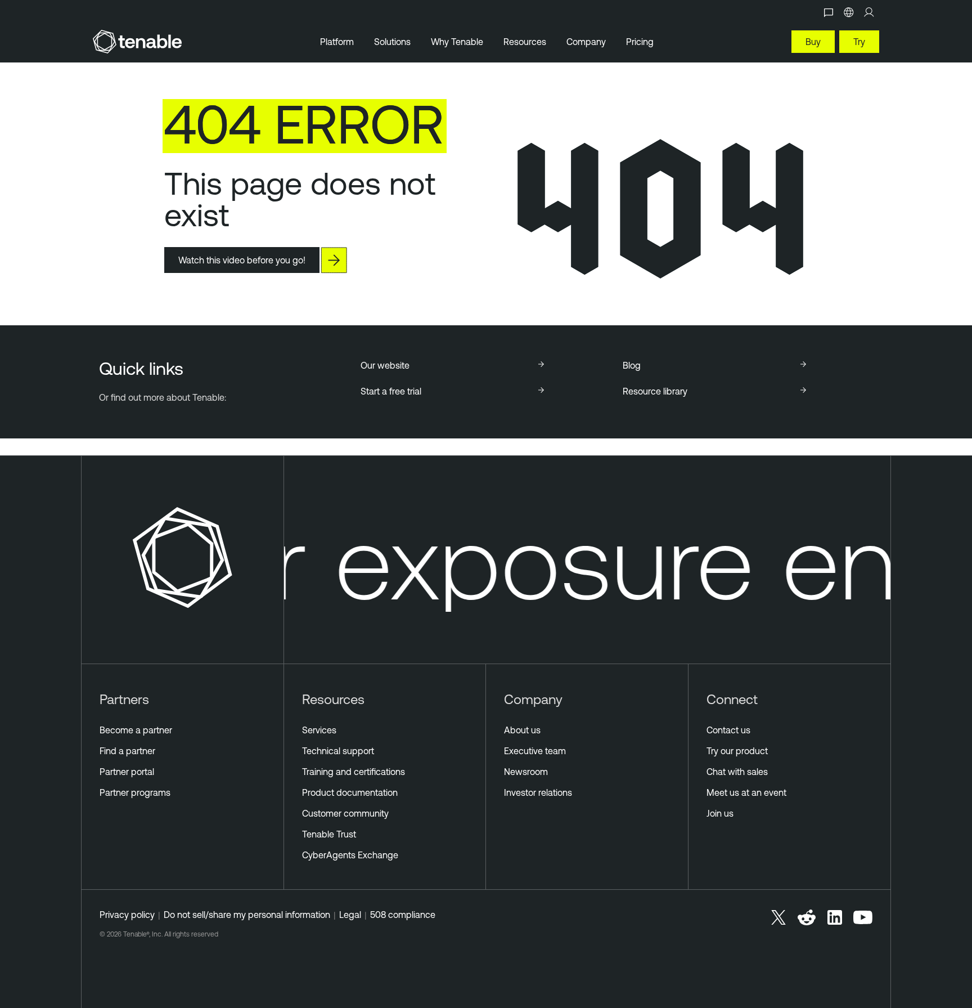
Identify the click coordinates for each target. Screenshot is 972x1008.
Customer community (345, 813)
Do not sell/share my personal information (247, 915)
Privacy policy (127, 915)
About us (522, 730)
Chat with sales (737, 772)
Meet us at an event (746, 792)
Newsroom (526, 772)
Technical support (338, 751)
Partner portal (127, 772)
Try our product (737, 751)
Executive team (535, 751)
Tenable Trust (329, 834)
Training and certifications (353, 772)
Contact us (728, 730)
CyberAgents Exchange (350, 855)
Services (319, 730)
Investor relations (538, 792)
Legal (350, 915)
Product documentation (350, 792)
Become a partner (136, 730)
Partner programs (135, 792)
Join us (720, 813)
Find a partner (127, 751)
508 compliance (402, 915)
